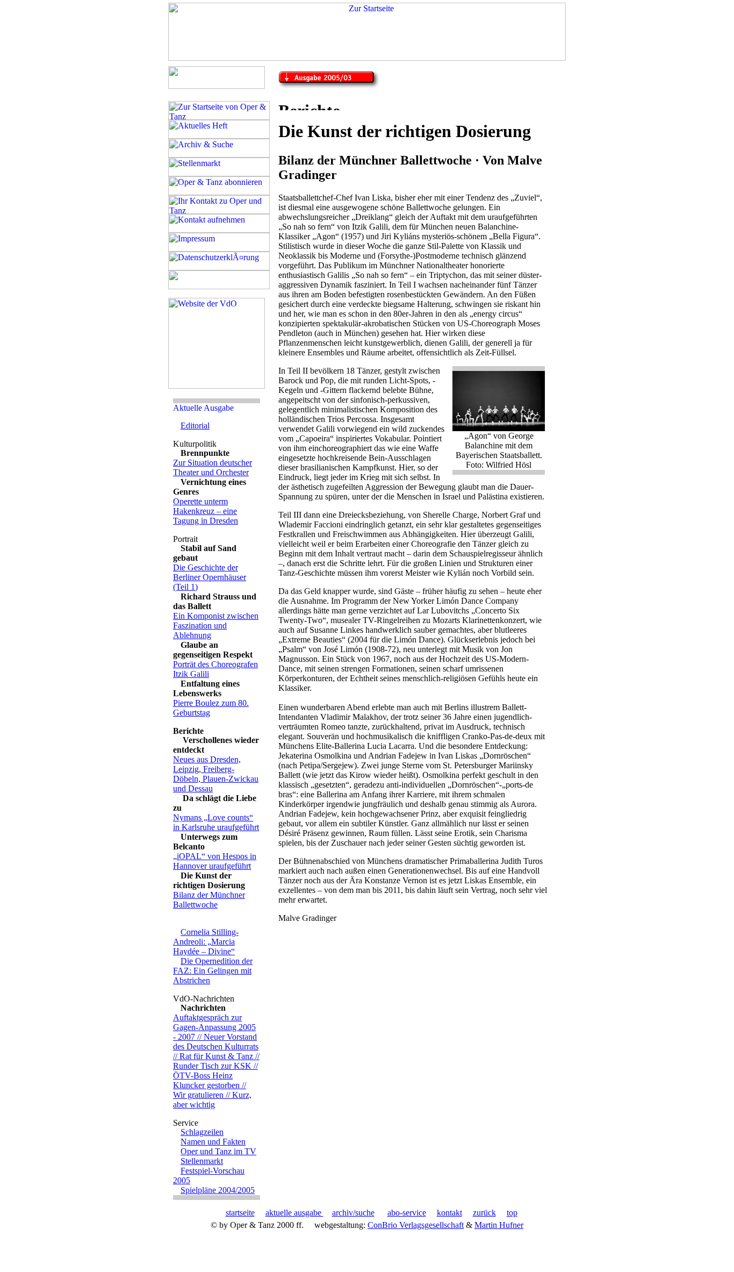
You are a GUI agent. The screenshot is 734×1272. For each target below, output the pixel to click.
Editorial (195, 425)
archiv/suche (353, 1212)
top (512, 1212)
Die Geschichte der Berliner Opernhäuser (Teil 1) (209, 577)
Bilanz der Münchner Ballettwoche (209, 899)
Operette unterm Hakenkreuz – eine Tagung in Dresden (205, 511)
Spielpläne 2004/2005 (218, 1190)
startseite (240, 1212)
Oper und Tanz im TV (218, 1151)
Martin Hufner (498, 1225)
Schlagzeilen (202, 1132)
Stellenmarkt (202, 1161)
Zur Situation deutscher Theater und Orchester (212, 467)
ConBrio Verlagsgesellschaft (416, 1225)
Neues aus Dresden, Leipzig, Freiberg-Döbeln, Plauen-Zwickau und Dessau (215, 774)
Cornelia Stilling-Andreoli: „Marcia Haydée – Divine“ (206, 941)
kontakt (449, 1212)
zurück (484, 1212)
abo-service (406, 1212)
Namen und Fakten (213, 1141)
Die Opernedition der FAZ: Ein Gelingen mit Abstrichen (213, 970)
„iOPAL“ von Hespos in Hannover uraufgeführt (214, 861)
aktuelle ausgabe (294, 1212)
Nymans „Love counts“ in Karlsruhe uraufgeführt (216, 822)
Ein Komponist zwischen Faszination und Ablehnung (215, 625)
